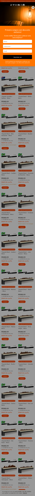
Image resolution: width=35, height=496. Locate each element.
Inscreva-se (18, 57)
